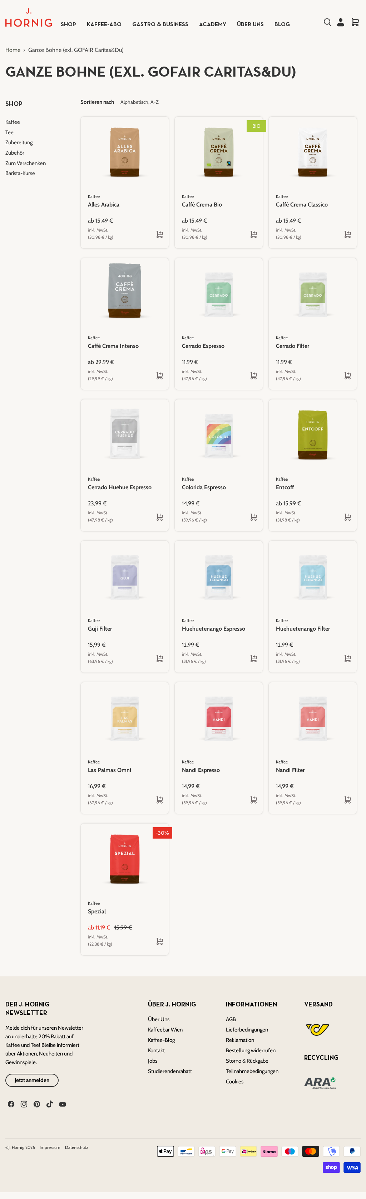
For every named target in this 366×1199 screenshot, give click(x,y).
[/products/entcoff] (313, 435)
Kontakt (156, 1050)
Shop (68, 24)
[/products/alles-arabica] (125, 152)
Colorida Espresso (204, 487)
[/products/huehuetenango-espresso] (219, 576)
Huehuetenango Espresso (213, 628)
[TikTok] (49, 1103)
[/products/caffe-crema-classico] (313, 152)
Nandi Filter (290, 770)
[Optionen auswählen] (155, 235)
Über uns (250, 24)
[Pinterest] (36, 1103)
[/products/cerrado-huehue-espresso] (125, 435)
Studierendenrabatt (170, 1071)
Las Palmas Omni (109, 770)
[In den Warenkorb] (343, 376)
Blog (282, 24)
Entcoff (285, 487)
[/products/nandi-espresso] (219, 718)
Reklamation (240, 1040)
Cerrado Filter (292, 346)
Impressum (50, 1147)
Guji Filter (100, 628)
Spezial (97, 911)
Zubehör (14, 153)
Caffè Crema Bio (202, 204)
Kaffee (12, 122)
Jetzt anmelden (32, 1080)
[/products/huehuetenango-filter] (313, 576)
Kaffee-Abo (104, 24)
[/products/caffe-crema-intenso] (125, 294)
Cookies (234, 1081)
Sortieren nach (97, 102)
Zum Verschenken (25, 163)
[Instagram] (23, 1103)
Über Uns (158, 1019)
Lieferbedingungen (247, 1029)
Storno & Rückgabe (247, 1061)
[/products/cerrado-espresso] (219, 294)
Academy (212, 24)
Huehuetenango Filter (303, 628)
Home (12, 50)
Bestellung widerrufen (251, 1050)
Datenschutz (76, 1147)
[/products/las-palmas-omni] (125, 718)
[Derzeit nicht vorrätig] (249, 376)
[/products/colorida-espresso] (219, 435)
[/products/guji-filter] (125, 576)
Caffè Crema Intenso (113, 346)
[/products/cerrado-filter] (313, 294)
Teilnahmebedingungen (252, 1071)
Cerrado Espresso (203, 346)
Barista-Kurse (20, 173)
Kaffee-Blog (161, 1040)
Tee (9, 132)
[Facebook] (10, 1103)
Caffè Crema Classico (302, 204)
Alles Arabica (103, 204)
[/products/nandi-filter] (313, 718)
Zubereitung (19, 142)
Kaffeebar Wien (165, 1029)
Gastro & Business (160, 24)
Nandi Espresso (201, 770)
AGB (231, 1019)
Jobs (152, 1061)
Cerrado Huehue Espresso (120, 487)
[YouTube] (62, 1103)
